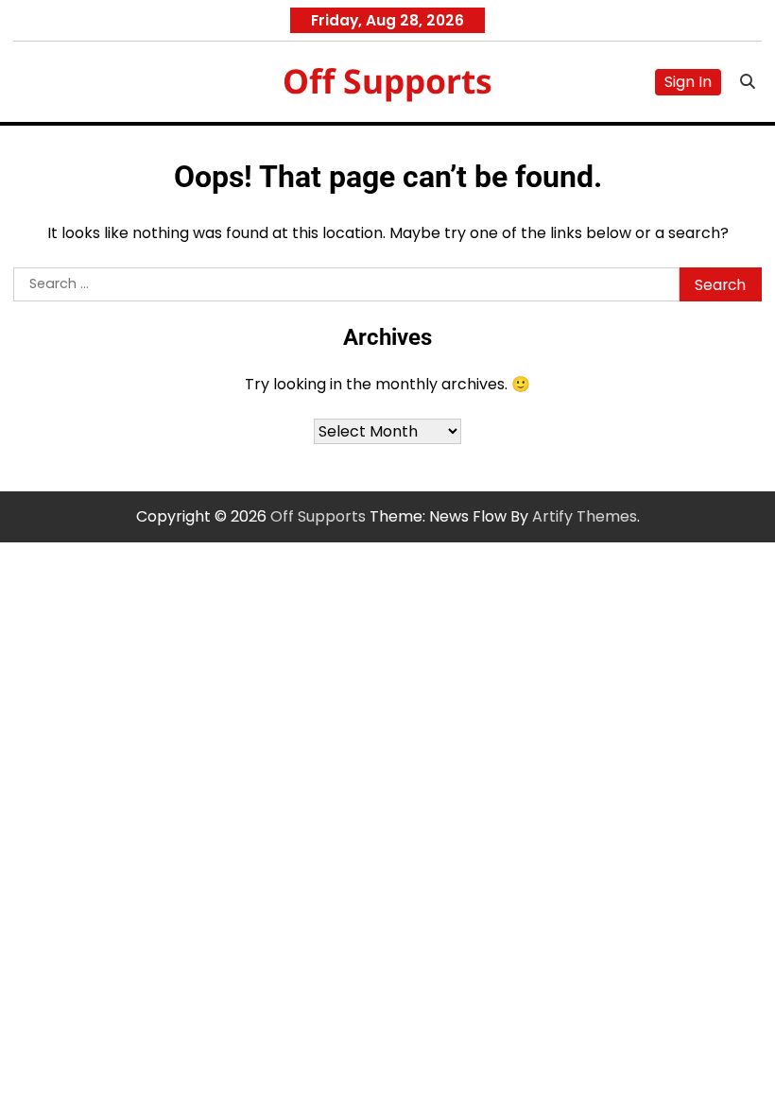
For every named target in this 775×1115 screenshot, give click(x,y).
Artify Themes (584, 516)
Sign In (688, 82)
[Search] (747, 82)
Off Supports (387, 80)
